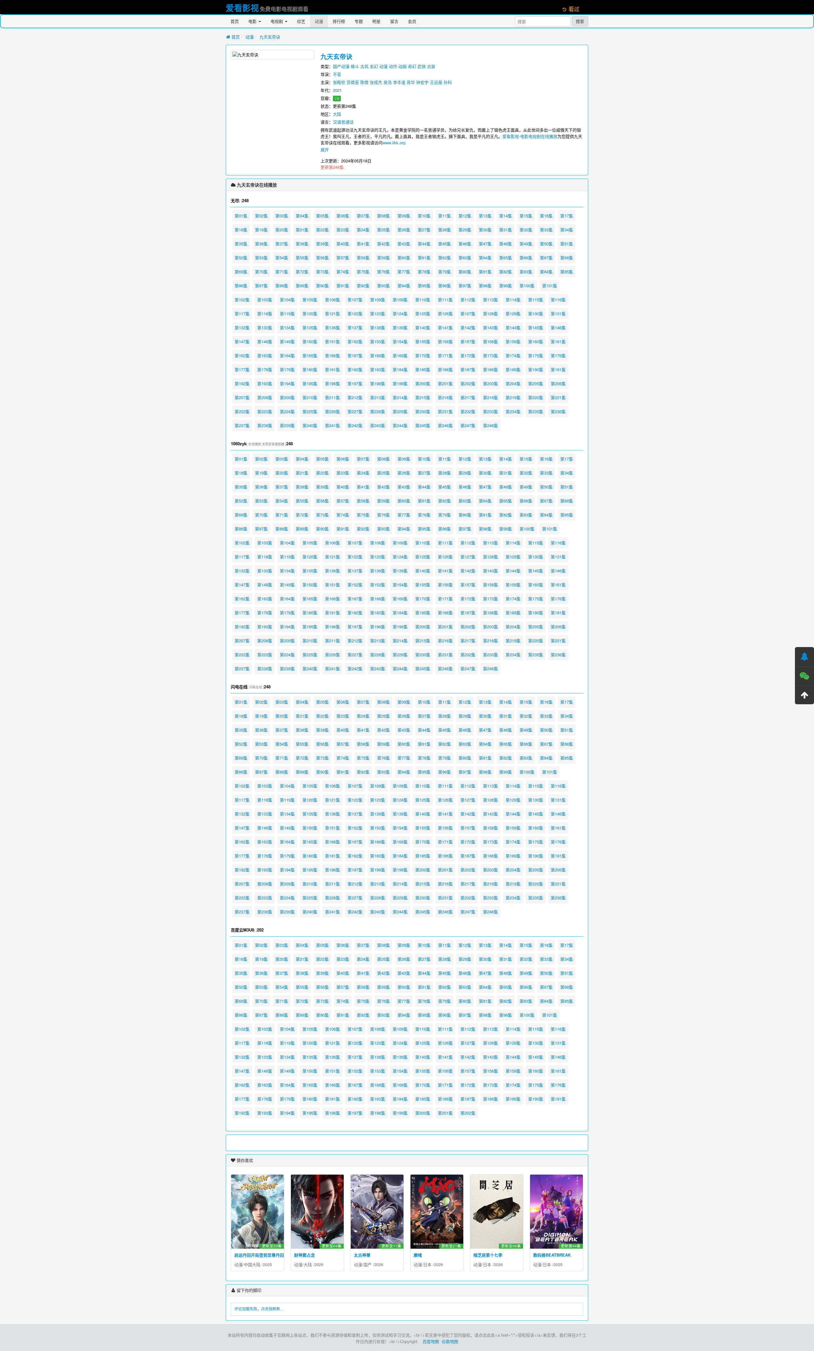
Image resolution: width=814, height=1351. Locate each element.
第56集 (322, 258)
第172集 (467, 355)
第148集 (264, 341)
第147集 (242, 341)
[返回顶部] (804, 694)
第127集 (467, 313)
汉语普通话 (343, 122)
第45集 (444, 244)
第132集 (242, 327)
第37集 (281, 244)
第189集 (513, 369)
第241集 (332, 425)
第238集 (264, 425)
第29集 (465, 230)
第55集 (302, 258)
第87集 (261, 286)
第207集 (242, 397)
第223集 (264, 411)
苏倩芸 (353, 82)
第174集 (513, 355)
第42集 (383, 244)
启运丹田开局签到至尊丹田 (259, 1255)
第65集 (505, 258)
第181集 (332, 369)
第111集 (445, 300)
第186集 (445, 369)
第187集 (467, 369)
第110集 (422, 300)
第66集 (526, 258)
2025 (267, 1264)
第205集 (535, 383)
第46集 (465, 244)
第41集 (363, 244)
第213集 (377, 397)
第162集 (242, 355)
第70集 (261, 272)
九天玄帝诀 (269, 37)
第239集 (287, 425)
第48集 (505, 244)
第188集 (490, 369)
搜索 (580, 21)
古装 (431, 66)
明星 (376, 21)
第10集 (424, 216)
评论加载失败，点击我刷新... (258, 1309)
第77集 (403, 272)
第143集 (490, 327)
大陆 (337, 114)
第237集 (242, 425)
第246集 (445, 425)
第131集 (558, 313)
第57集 (342, 258)
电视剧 (277, 21)
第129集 (513, 313)
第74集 (342, 272)
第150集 (309, 341)
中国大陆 (252, 1264)
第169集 (400, 355)
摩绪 (418, 1255)
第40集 (342, 244)
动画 (402, 66)
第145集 (535, 327)
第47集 (485, 244)
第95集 (424, 286)
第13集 (485, 216)
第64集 (485, 258)
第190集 (535, 369)
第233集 (490, 411)
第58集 (363, 258)
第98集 (485, 286)
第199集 (400, 383)
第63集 (465, 258)
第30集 (485, 230)
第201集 (445, 383)
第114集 (513, 300)
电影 (253, 21)
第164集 (287, 355)
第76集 (383, 272)
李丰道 (399, 82)
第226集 (332, 411)
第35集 (241, 244)
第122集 (355, 313)
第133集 (264, 327)
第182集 (355, 369)
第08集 (383, 216)
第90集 (322, 286)
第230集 (422, 411)
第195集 (309, 383)
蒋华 (411, 82)
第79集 (444, 272)
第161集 (558, 341)
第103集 (264, 300)
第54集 (281, 258)
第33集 (546, 230)
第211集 (332, 397)
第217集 (467, 397)
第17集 (566, 216)
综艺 (301, 21)
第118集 (264, 313)
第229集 (400, 411)
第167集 (355, 355)
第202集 (467, 383)
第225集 (309, 411)
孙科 (448, 82)
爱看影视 (242, 8)
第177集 (242, 369)
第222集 (242, 411)
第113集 (490, 300)
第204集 (513, 383)
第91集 (342, 286)
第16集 (546, 216)
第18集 (241, 230)
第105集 (309, 300)
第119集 (287, 313)
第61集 (424, 258)
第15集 (526, 216)
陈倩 (364, 82)
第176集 (558, 355)
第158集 (490, 341)
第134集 (287, 327)
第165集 (309, 355)
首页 (235, 21)
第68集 (566, 258)
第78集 (424, 272)
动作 (393, 66)
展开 (325, 150)
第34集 (566, 230)
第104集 (287, 300)
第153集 (377, 341)
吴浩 (387, 82)
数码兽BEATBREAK (552, 1255)
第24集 (363, 230)
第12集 (465, 216)
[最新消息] (804, 656)
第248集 (490, 425)
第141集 (445, 327)
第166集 (332, 355)
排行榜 (339, 21)
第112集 (467, 300)
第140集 (422, 327)
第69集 (241, 272)
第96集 (444, 286)
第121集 (332, 313)
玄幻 (374, 66)
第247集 (467, 425)
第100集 (527, 286)
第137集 (355, 327)
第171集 (445, 355)
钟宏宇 (422, 82)
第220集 (535, 397)
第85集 (566, 272)
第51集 (566, 244)
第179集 (287, 369)
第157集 (467, 341)
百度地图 (431, 1341)
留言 (394, 21)
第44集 (424, 244)
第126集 (445, 313)
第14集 (505, 216)
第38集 (302, 244)
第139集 (400, 327)
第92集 (363, 286)
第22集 (322, 230)
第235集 (535, 411)
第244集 (400, 425)
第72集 (302, 272)
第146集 (558, 327)
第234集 (513, 411)
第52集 (241, 258)
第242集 (355, 425)
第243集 (377, 425)
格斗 (355, 66)
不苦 (337, 74)
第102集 (242, 300)
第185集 (422, 369)
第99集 (505, 286)
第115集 (535, 300)
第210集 (309, 397)
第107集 (355, 300)
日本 (427, 1264)
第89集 (302, 286)
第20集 (281, 230)
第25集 (383, 230)
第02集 (261, 216)
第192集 (242, 383)
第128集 (490, 313)
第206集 (558, 383)
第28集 (444, 230)
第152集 (355, 341)
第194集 (287, 383)
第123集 (377, 313)
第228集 (377, 411)
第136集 (332, 327)
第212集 (355, 397)
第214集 (400, 397)
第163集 (264, 355)
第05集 (322, 216)
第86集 (241, 286)
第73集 (322, 272)
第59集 (383, 258)
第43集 (403, 244)
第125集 (422, 313)
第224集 (287, 411)
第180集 (309, 369)
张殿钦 (339, 82)
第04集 (302, 216)
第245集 (422, 425)
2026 (318, 1264)
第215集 (422, 397)
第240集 (309, 425)
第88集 (281, 286)
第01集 (241, 216)
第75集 (363, 272)
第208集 (264, 397)
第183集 (377, 369)
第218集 (490, 397)
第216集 (445, 397)
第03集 (281, 216)
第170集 (422, 355)
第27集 (424, 230)
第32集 (526, 230)
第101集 (549, 286)
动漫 (319, 21)
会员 (412, 21)
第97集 (465, 286)
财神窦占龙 (304, 1255)
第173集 (490, 355)
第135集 (309, 327)
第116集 (558, 300)
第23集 (342, 230)
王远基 (436, 82)
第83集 (526, 272)
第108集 (377, 300)
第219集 (513, 397)
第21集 (302, 230)
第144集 (513, 327)
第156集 (445, 341)
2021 (337, 90)
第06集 (342, 216)
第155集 (422, 341)
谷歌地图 (450, 1341)
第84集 (546, 272)
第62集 (444, 258)
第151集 (332, 341)
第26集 (403, 230)
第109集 (400, 300)
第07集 (363, 216)
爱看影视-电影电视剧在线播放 (529, 136)
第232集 (467, 411)
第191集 (558, 369)
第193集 (264, 383)
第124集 (400, 313)
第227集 (355, 411)
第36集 (261, 244)
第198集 (377, 383)
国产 (367, 1264)
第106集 (332, 300)
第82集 (505, 272)
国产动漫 (341, 66)
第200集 (422, 383)
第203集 (490, 383)
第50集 (546, 244)
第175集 (535, 355)
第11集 (444, 216)
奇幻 (412, 66)
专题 (359, 21)
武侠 (421, 66)
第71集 (281, 272)
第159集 (513, 341)
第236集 (558, 411)
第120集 (309, 313)
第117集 (242, 313)
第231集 (445, 411)
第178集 (264, 369)
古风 (364, 66)
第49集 (526, 244)
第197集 (355, 383)
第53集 (261, 258)
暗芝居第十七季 (487, 1255)
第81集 (485, 272)
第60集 (403, 258)
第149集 (287, 341)
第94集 (403, 286)
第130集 (535, 313)
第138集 (377, 327)
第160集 (535, 341)
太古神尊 (362, 1255)
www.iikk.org (394, 143)
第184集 (400, 369)
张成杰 (376, 82)
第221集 (558, 397)
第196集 (332, 383)
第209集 (287, 397)
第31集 (505, 230)
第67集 (546, 258)
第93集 (383, 286)
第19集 (261, 230)
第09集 (403, 216)
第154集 (400, 341)
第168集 (377, 355)
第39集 (322, 244)
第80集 (465, 272)
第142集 (467, 327)
